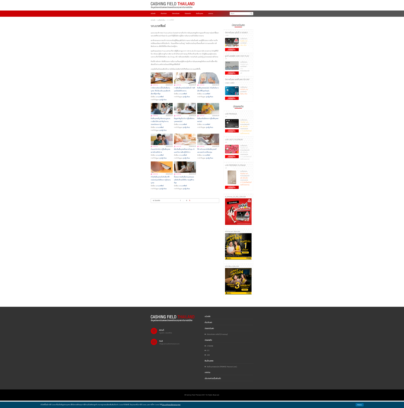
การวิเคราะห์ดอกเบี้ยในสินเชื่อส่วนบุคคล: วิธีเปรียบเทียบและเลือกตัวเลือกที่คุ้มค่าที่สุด (160, 91)
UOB (208, 355)
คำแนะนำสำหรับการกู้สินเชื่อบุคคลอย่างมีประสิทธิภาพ (160, 151)
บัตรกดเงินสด (175, 13)
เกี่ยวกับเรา (164, 13)
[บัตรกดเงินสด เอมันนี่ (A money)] (232, 42)
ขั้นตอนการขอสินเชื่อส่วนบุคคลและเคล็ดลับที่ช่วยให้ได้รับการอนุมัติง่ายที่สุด (184, 180)
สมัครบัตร (231, 49)
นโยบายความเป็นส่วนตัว (213, 378)
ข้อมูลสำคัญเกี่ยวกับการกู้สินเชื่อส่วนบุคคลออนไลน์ (184, 120)
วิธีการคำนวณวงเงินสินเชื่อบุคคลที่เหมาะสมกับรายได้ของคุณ (206, 151)
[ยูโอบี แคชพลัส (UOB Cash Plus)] (232, 65)
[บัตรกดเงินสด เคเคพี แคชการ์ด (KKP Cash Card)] (232, 90)
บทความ (210, 13)
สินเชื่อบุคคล (199, 13)
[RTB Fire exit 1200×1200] (238, 246)
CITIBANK (210, 346)
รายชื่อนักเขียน (161, 20)
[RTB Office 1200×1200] (238, 281)
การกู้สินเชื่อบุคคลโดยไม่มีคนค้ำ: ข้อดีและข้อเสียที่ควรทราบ (184, 89)
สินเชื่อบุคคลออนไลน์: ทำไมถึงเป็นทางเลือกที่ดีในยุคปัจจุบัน (208, 89)
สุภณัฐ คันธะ (163, 99)
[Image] (172, 5)
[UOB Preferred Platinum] (232, 177)
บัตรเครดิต (188, 13)
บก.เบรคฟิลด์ (160, 96)
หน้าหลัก (153, 13)
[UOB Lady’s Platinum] (232, 149)
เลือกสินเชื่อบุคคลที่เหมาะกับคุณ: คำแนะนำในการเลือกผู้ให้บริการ (184, 151)
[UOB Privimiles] (232, 123)
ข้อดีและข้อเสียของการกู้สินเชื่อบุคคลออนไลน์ (207, 120)
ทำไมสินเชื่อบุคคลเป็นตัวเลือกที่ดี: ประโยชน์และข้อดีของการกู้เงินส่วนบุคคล (161, 180)
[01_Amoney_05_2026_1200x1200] (238, 211)
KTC (208, 350)
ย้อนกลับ (157, 200)
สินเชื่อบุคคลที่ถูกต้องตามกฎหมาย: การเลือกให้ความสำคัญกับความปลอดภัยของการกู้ (161, 121)
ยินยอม (359, 405)
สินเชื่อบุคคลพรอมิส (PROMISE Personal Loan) (222, 367)
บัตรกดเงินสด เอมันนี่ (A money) (217, 334)
